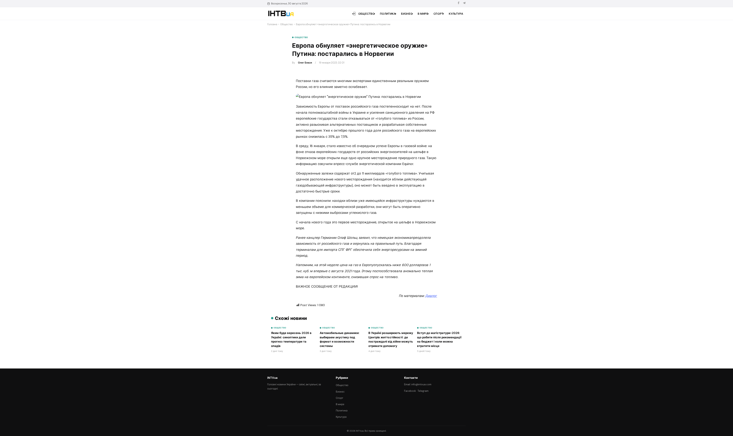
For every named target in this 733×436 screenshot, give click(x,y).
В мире (423, 13)
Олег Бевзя (305, 62)
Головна (272, 24)
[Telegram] (464, 3)
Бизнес (406, 13)
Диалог (431, 296)
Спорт (438, 13)
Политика (388, 13)
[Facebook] (458, 3)
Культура (456, 13)
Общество (366, 13)
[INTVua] (280, 13)
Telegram (423, 391)
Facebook (410, 391)
